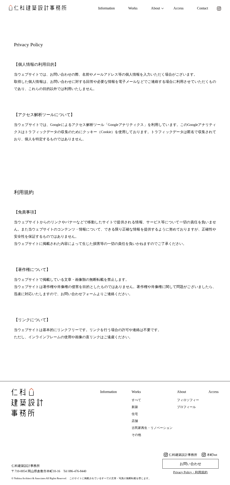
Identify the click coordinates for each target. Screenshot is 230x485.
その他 (136, 435)
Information (106, 8)
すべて (136, 400)
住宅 (135, 414)
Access (178, 8)
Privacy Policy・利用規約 (190, 472)
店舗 (135, 421)
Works (132, 8)
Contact (202, 8)
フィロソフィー (188, 400)
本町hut (212, 454)
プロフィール (186, 407)
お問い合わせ (190, 464)
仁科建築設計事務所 (183, 454)
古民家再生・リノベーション (152, 428)
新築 (135, 407)
